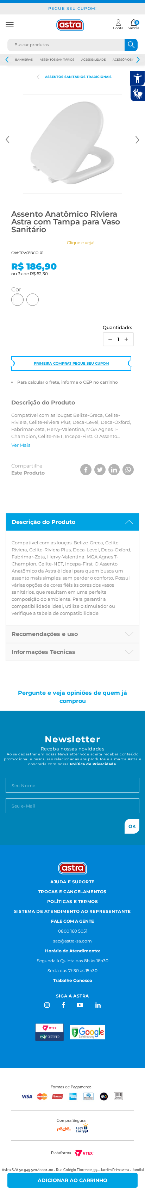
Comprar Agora (72, 1180)
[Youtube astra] (80, 1005)
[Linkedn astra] (98, 1005)
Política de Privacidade (93, 764)
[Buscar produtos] (131, 45)
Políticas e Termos (72, 901)
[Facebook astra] (63, 1005)
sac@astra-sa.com (72, 941)
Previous (7, 60)
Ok (132, 826)
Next (138, 60)
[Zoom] (72, 143)
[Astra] (70, 25)
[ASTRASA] (38, 77)
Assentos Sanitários (57, 59)
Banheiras (24, 59)
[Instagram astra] (47, 1005)
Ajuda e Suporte (72, 881)
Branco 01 (17, 299)
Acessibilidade (93, 59)
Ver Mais (20, 445)
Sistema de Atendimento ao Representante (72, 911)
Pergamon (32, 299)
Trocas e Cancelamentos (72, 891)
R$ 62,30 (39, 273)
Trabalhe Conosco (72, 980)
